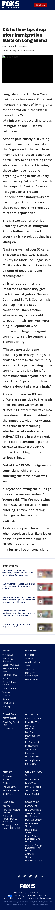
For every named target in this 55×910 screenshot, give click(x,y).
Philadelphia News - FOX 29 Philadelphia (9, 819)
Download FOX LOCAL (32, 737)
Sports (5, 699)
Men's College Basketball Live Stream (32, 839)
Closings (29, 658)
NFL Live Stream (33, 809)
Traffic (28, 665)
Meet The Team (33, 722)
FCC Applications (33, 760)
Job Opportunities (33, 742)
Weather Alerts (32, 662)
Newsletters (8, 702)
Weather (31, 650)
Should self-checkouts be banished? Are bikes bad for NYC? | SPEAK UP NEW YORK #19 (18, 613)
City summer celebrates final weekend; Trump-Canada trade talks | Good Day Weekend (17, 572)
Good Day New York (9, 716)
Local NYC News (10, 664)
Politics (5, 678)
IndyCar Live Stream (31, 831)
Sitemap (6, 706)
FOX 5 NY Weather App (31, 674)
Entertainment (9, 688)
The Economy (9, 786)
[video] (45, 573)
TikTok (24, 876)
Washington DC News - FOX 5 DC (11, 826)
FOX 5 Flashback (33, 786)
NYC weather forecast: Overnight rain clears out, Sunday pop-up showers (18, 586)
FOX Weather (31, 679)
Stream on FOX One (32, 803)
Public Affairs (31, 745)
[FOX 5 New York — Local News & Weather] (11, 4)
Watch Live (40, 5)
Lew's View (30, 783)
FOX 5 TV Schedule (29, 727)
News (6, 650)
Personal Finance (10, 790)
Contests (29, 753)
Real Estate (8, 794)
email (42, 876)
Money (7, 771)
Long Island (23, 46)
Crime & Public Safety (9, 683)
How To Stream (33, 718)
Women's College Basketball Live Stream (33, 848)
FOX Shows (30, 732)
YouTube (30, 876)
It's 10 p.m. (30, 763)
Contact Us (30, 749)
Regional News (8, 803)
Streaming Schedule (7, 660)
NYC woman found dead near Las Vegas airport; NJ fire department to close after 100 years (18, 599)
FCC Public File (32, 756)
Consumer (7, 775)
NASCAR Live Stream (31, 825)
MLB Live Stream (33, 819)
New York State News (10, 669)
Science (6, 695)
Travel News (31, 669)
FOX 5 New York (9, 46)
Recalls (5, 779)
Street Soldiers (32, 779)
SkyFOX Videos (32, 790)
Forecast (29, 654)
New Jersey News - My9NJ (11, 811)
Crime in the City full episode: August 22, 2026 (16, 625)
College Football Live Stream (33, 815)
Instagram (18, 876)
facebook (13, 876)
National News (9, 674)
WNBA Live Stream (30, 855)
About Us (31, 714)
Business (6, 783)
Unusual (6, 691)
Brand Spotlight (32, 794)
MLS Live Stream (33, 860)
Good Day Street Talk (10, 723)
